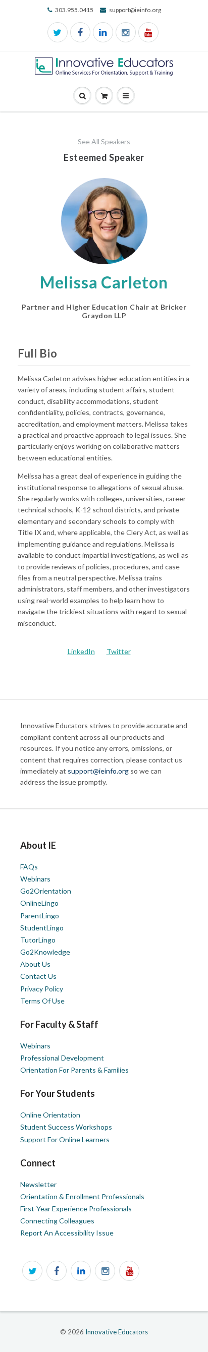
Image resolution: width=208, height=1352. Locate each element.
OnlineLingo (39, 903)
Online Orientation (50, 1114)
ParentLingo (39, 915)
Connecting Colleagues (57, 1220)
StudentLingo (42, 927)
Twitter (119, 651)
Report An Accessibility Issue (67, 1232)
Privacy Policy (41, 988)
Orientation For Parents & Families (74, 1070)
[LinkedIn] (103, 32)
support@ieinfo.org (99, 771)
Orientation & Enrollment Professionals (82, 1196)
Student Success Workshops (66, 1127)
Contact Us (38, 976)
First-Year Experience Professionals (76, 1208)
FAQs (29, 866)
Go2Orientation (45, 891)
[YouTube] (148, 32)
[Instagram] (126, 32)
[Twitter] (57, 32)
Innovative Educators (116, 1332)
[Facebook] (80, 32)
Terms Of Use (42, 1000)
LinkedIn (81, 651)
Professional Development (62, 1057)
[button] (126, 96)
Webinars (35, 878)
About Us (35, 964)
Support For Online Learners (65, 1139)
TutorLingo (38, 939)
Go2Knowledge (45, 952)
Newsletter (38, 1184)
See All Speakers (104, 141)
